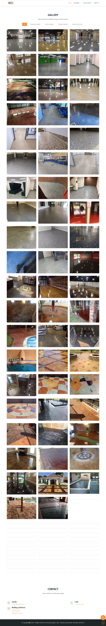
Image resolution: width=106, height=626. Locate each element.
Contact (96, 6)
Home (69, 6)
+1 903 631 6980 (29, 2)
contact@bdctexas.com (18, 604)
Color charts (87, 6)
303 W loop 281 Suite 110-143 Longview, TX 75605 (17, 611)
